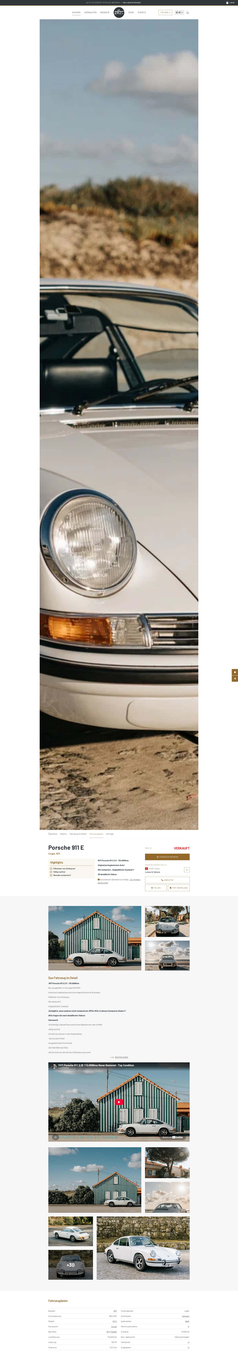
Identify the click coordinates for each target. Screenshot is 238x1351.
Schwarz (185, 1316)
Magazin (104, 12)
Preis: (148, 848)
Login (232, 3)
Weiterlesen (121, 1057)
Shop (131, 12)
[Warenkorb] (187, 12)
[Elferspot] (119, 12)
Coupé (114, 1326)
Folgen (164, 12)
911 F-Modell (112, 1331)
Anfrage (109, 834)
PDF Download (180, 888)
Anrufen (168, 880)
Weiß (187, 1321)
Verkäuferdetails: (156, 865)
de (179, 12)
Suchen (76, 12)
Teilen (157, 888)
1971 (115, 1311)
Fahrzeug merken (168, 857)
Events (142, 12)
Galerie (63, 834)
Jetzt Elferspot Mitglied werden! (113, 3)
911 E (115, 1321)
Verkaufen (90, 12)
